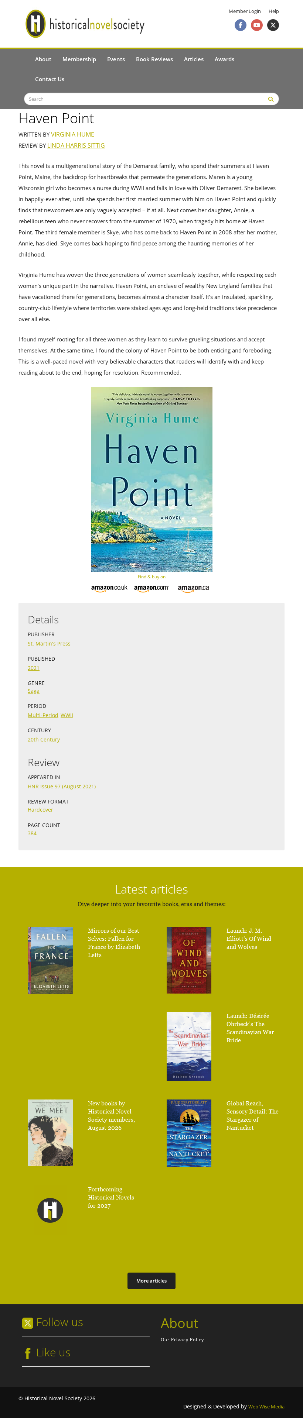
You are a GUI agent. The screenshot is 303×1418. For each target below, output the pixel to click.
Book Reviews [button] (154, 59)
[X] (273, 25)
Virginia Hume (72, 134)
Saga (34, 691)
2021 (34, 668)
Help (274, 11)
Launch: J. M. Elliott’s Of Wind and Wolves (249, 938)
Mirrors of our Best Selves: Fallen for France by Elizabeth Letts (114, 942)
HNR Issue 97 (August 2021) (62, 786)
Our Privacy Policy (182, 1339)
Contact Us (49, 79)
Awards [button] (224, 59)
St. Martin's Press (49, 643)
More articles (151, 1280)
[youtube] (257, 25)
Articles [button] (194, 59)
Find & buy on (152, 577)
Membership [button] (79, 59)
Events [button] (116, 59)
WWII (67, 715)
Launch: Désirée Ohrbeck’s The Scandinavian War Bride (250, 1028)
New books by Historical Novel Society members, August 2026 (111, 1115)
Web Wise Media (266, 1407)
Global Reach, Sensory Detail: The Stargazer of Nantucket (253, 1115)
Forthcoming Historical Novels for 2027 (111, 1197)
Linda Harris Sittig (76, 145)
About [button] (43, 59)
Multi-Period (43, 715)
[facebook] (240, 25)
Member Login (245, 11)
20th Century (44, 739)
